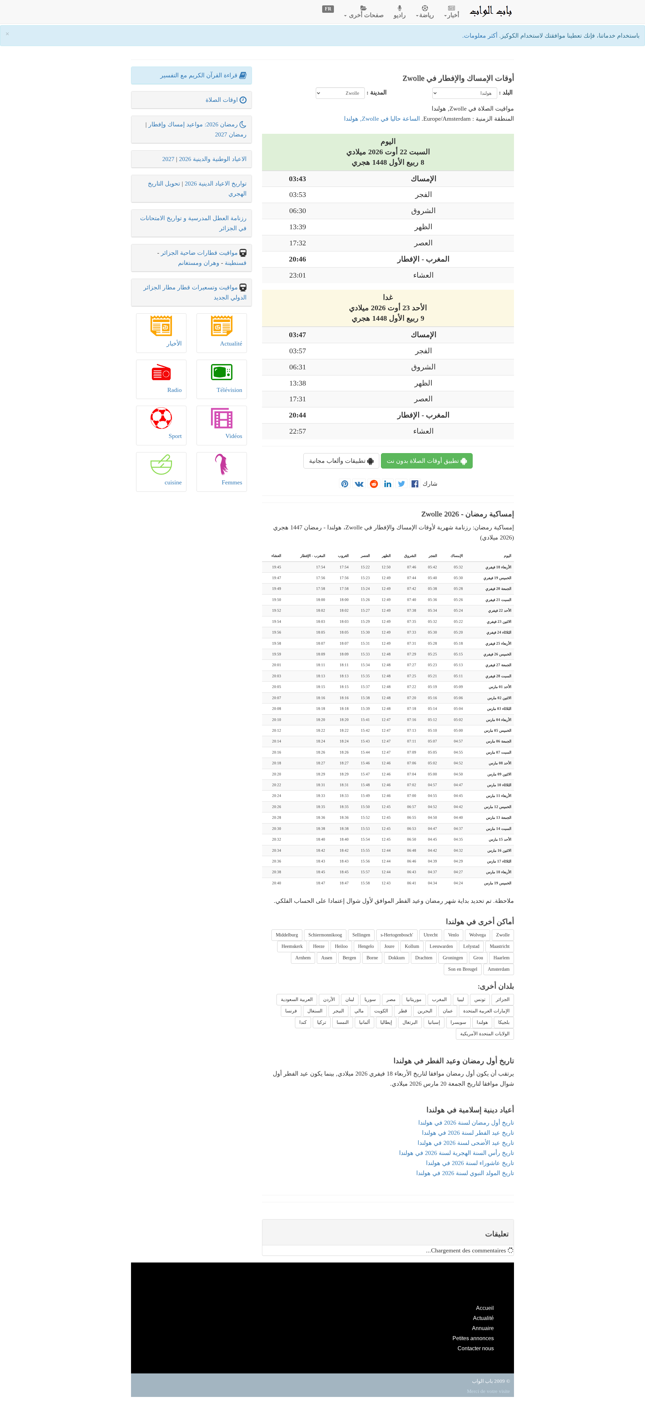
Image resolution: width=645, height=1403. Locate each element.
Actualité (231, 343)
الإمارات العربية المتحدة (486, 1010)
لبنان (349, 999)
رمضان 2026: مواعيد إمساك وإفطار (194, 124)
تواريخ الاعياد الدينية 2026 (216, 183)
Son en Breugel (462, 969)
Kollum (412, 946)
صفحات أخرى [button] (365, 15)
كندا (303, 1022)
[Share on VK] (359, 483)
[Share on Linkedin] (388, 483)
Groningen (453, 957)
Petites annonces (473, 1338)
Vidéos (233, 436)
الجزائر (503, 999)
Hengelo (366, 946)
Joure (389, 946)
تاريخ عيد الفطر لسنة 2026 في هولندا (468, 1132)
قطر (402, 1010)
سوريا (370, 999)
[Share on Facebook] (415, 483)
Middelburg (287, 934)
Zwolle (503, 934)
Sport (175, 436)
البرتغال (410, 1022)
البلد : (506, 92)
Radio (174, 390)
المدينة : (377, 92)
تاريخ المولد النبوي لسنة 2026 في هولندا (465, 1173)
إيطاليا (386, 1022)
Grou (478, 957)
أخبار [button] (453, 15)
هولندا (482, 1022)
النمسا (343, 1022)
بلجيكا (504, 1022)
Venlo (453, 934)
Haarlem (501, 957)
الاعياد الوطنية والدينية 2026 (213, 159)
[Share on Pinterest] (345, 483)
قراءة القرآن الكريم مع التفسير (199, 75)
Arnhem (303, 957)
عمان (448, 1010)
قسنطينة (235, 262)
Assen (326, 957)
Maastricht (500, 946)
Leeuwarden (441, 946)
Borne (372, 957)
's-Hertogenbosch (397, 934)
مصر (391, 999)
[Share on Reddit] (374, 483)
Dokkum (396, 957)
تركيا (321, 1022)
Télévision (229, 390)
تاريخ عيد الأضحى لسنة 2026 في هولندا (466, 1142)
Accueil (485, 1308)
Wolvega (477, 934)
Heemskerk (292, 946)
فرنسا (291, 1010)
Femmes (232, 482)
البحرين (425, 1010)
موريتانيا (414, 999)
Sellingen (361, 934)
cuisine (173, 482)
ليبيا (460, 999)
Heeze (319, 946)
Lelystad (471, 946)
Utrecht (431, 934)
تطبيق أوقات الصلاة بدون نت (424, 460)
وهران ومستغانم (198, 262)
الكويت (381, 1010)
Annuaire (483, 1328)
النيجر (338, 1010)
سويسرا (458, 1022)
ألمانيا (364, 1022)
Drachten (423, 957)
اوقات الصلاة (223, 99)
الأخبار (174, 343)
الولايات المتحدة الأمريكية (485, 1033)
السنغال (314, 1010)
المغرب (439, 999)
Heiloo (341, 946)
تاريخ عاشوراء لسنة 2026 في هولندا (470, 1163)
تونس (479, 999)
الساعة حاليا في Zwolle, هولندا (382, 118)
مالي (359, 1010)
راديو (400, 15)
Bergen (349, 957)
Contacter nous (476, 1348)
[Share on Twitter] (401, 483)
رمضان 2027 (231, 134)
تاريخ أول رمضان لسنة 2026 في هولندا (466, 1122)
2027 (168, 159)
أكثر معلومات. (480, 35)
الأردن (329, 999)
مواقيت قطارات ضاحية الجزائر (199, 252)
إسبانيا (434, 1022)
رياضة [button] (426, 15)
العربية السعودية (297, 999)
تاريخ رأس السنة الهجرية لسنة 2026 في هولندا (456, 1153)
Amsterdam (499, 969)
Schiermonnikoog (325, 934)
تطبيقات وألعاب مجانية (338, 460)
